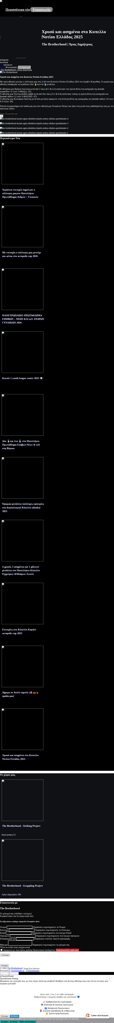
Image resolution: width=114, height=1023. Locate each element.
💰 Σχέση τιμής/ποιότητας (57, 1013)
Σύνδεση (4, 973)
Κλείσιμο (4, 1016)
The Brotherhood (14, 968)
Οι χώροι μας (24, 67)
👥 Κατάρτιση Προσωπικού (57, 1008)
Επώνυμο (4, 930)
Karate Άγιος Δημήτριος (32, 968)
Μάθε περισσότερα (27, 1022)
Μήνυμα (4, 945)
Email (2, 933)
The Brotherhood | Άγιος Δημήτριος (16, 70)
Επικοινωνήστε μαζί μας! (67, 950)
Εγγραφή (14, 973)
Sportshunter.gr (17, 970)
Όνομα (3, 927)
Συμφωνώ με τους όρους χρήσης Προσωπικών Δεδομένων (29, 950)
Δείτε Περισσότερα (8, 113)
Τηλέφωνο (4, 936)
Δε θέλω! (13, 1022)
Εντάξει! (4, 1022)
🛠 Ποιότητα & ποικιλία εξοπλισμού (57, 1005)
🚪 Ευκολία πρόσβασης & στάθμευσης (57, 1011)
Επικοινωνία (41, 9)
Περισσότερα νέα (18, 9)
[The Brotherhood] (1, 1)
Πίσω (3, 67)
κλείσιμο (4, 966)
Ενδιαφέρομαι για (8, 939)
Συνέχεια (14, 1016)
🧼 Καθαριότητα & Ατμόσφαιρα (57, 1002)
